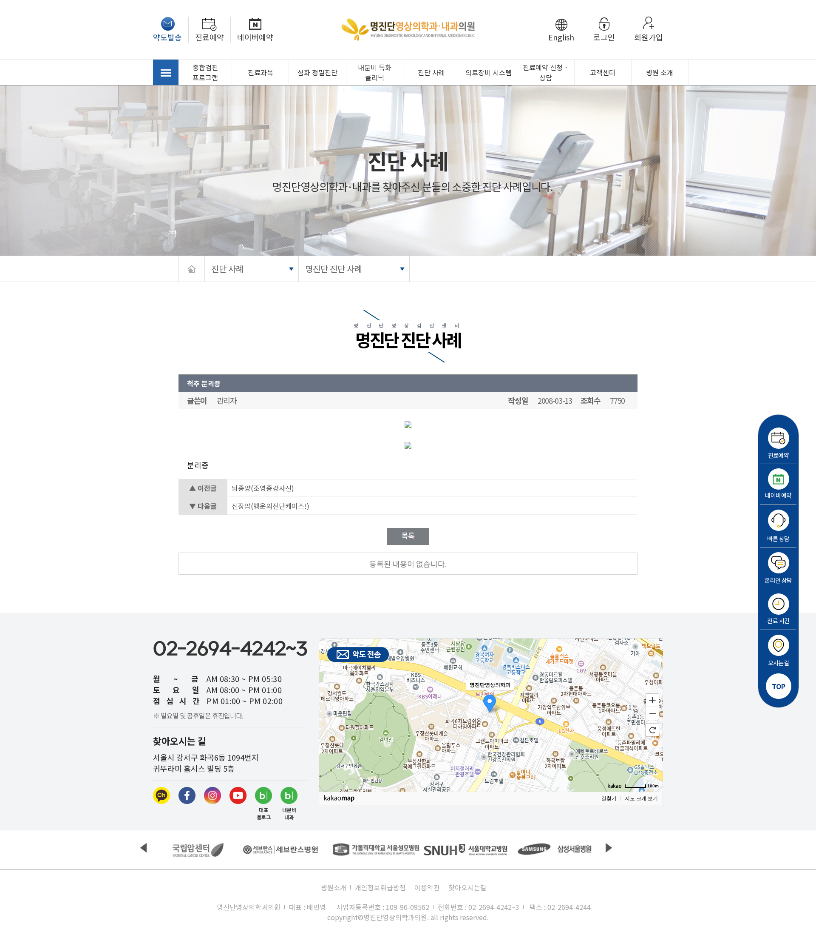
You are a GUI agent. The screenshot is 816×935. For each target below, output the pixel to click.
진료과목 (260, 72)
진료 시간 (778, 620)
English (561, 37)
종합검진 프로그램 (205, 72)
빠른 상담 (778, 538)
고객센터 (602, 72)
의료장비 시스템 (488, 72)
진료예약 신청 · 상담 (545, 72)
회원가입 (648, 37)
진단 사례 (431, 72)
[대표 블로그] (263, 795)
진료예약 (209, 37)
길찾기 (609, 798)
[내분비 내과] (289, 795)
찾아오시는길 (467, 887)
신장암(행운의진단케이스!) (270, 506)
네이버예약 (255, 37)
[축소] (652, 714)
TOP (778, 686)
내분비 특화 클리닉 (374, 72)
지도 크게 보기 (641, 798)
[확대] (652, 700)
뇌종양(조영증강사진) (263, 488)
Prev (143, 847)
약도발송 (167, 37)
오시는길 (778, 662)
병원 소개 (659, 72)
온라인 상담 (778, 580)
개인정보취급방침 (380, 887)
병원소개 (333, 887)
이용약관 (427, 887)
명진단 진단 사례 (333, 268)
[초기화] (652, 730)
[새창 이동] (197, 850)
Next (609, 847)
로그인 (604, 37)
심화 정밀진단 (317, 72)
